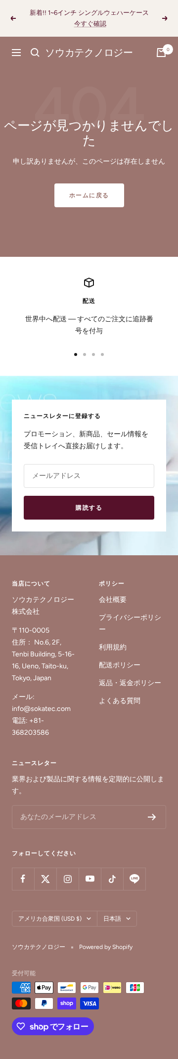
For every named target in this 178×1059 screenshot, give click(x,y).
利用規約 (113, 647)
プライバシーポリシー (130, 623)
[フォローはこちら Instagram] (67, 879)
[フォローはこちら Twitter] (45, 879)
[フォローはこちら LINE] (134, 879)
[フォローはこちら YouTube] (90, 879)
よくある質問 (119, 701)
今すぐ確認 (90, 23)
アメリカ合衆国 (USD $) (50, 918)
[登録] (152, 817)
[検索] (35, 52)
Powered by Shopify (106, 946)
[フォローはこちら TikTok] (112, 879)
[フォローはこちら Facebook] (23, 879)
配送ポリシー (119, 665)
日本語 (112, 918)
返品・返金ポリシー (130, 683)
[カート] (161, 52)
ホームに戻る (89, 195)
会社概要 (113, 599)
